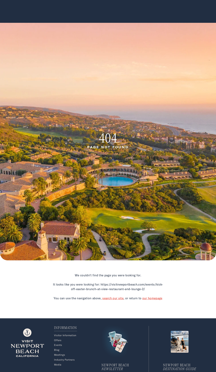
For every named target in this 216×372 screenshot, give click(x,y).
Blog (56, 349)
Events (58, 345)
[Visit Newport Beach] (27, 356)
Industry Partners (64, 359)
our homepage (152, 298)
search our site (112, 298)
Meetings (59, 354)
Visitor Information (65, 335)
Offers (58, 340)
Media (57, 364)
